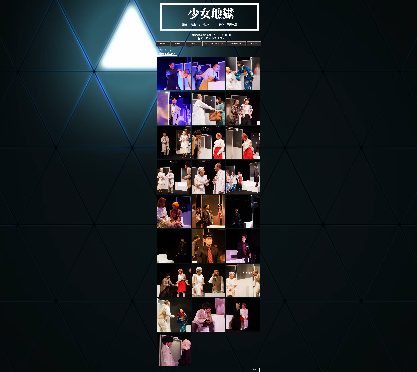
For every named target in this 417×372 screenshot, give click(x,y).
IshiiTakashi (167, 54)
